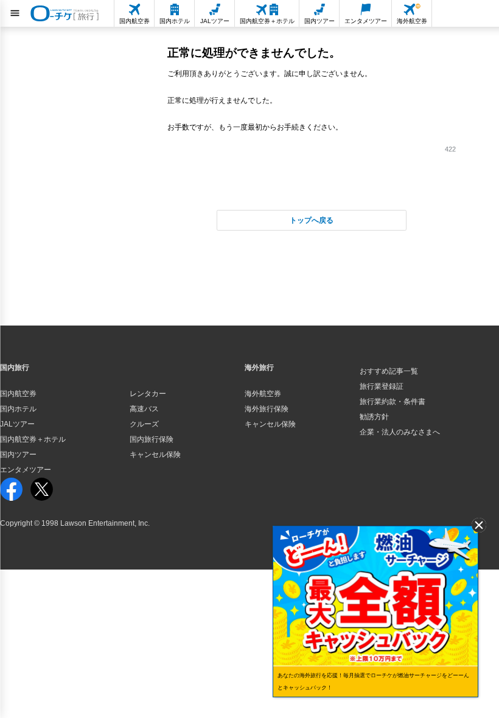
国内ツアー (18, 454)
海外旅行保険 (266, 409)
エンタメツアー (25, 469)
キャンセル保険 (155, 454)
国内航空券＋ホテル (33, 439)
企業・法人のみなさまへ (400, 432)
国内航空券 (18, 393)
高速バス (144, 409)
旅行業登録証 (381, 386)
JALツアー (17, 424)
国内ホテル (18, 409)
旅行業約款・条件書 (392, 401)
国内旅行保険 (151, 439)
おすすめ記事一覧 (389, 371)
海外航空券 (263, 393)
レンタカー (148, 393)
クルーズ (144, 424)
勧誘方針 (374, 417)
